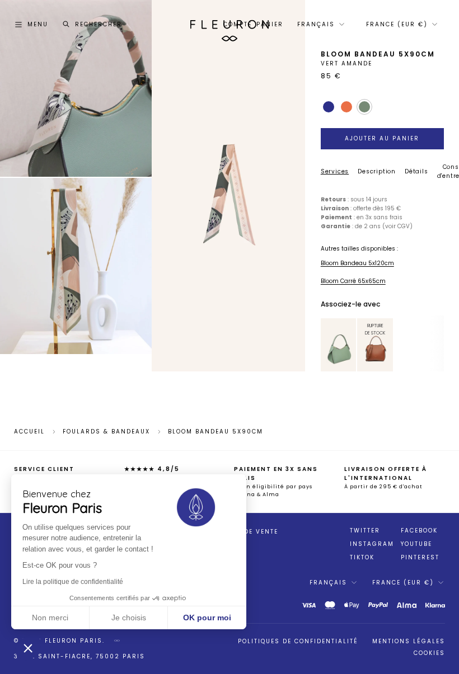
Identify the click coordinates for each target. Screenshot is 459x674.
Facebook (419, 530)
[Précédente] (326, 345)
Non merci (50, 617)
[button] (28, 647)
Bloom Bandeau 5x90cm (215, 431)
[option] (339, 345)
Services (335, 171)
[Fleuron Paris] (229, 24)
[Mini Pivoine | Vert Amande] (339, 344)
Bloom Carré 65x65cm (353, 281)
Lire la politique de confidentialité (72, 582)
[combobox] (319, 24)
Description (377, 171)
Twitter (365, 530)
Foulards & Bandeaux (106, 431)
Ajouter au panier (382, 138)
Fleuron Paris (73, 641)
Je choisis (128, 617)
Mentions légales (408, 641)
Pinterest (420, 557)
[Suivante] (349, 345)
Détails (416, 171)
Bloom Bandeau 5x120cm (357, 263)
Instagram (372, 544)
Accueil (29, 431)
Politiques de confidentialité (298, 641)
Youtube (416, 544)
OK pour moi (207, 617)
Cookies (429, 653)
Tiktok (362, 557)
